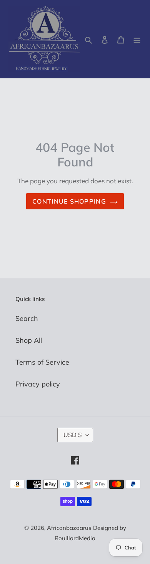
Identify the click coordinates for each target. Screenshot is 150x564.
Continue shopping (69, 201)
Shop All (28, 340)
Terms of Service (42, 362)
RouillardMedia (75, 538)
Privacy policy (37, 384)
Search (26, 318)
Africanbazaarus (69, 527)
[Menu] (137, 39)
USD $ (72, 435)
